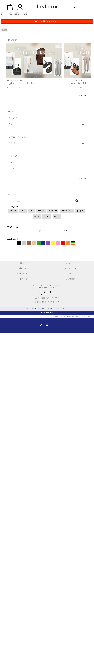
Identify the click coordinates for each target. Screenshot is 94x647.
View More (84, 96)
